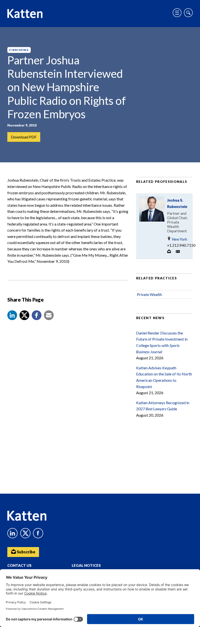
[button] (12, 315)
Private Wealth (149, 294)
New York (179, 239)
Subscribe (25, 551)
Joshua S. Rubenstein (177, 203)
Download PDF (24, 137)
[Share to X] (24, 315)
